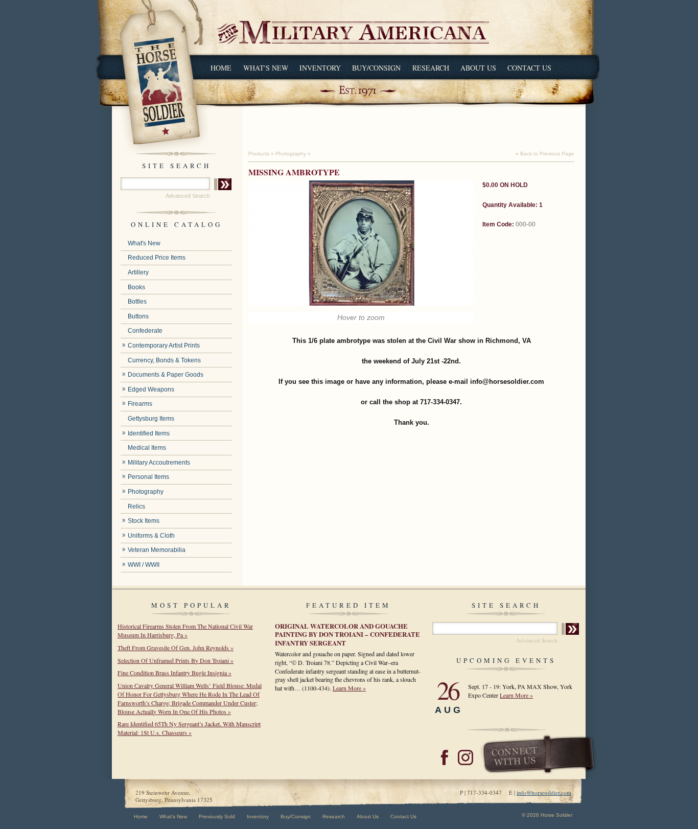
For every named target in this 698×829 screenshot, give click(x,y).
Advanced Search (188, 196)
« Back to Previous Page (545, 153)
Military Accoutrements (159, 462)
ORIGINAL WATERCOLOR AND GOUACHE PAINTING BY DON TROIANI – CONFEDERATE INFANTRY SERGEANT (347, 634)
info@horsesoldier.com (544, 792)
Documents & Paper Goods (165, 374)
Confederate (145, 330)
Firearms (140, 403)
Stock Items (143, 520)
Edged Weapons (151, 389)
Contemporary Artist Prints (164, 345)
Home (221, 68)
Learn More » (349, 688)
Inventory (320, 68)
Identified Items (149, 433)
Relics (136, 506)
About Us (478, 68)
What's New (265, 68)
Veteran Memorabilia (156, 550)
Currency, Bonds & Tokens (164, 360)
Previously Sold (217, 816)
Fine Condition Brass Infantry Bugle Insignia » (174, 673)
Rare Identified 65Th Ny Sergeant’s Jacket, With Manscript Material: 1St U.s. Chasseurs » (189, 728)
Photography (146, 491)
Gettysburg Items (151, 418)
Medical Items (147, 447)
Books (136, 287)
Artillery (138, 272)
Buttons (138, 316)
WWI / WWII (143, 564)
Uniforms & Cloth (151, 535)
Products (258, 153)
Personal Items (148, 476)
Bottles (137, 301)
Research (430, 68)
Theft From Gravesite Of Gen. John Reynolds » (176, 647)
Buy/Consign (376, 68)
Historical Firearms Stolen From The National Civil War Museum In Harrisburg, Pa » (185, 630)
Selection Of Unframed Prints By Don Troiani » (176, 660)
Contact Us (529, 68)
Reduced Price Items (156, 257)
